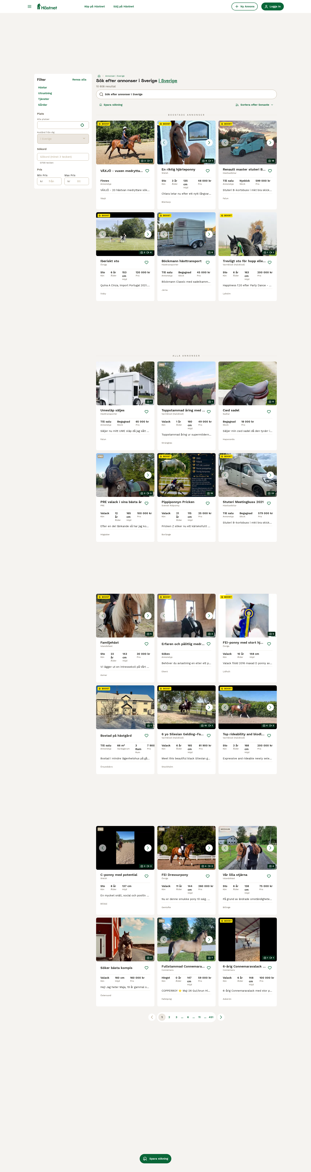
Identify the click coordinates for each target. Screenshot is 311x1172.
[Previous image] (163, 142)
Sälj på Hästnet (123, 6)
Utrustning (45, 93)
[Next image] (209, 142)
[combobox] (58, 125)
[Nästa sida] (221, 1017)
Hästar (42, 87)
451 (211, 1017)
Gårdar (42, 104)
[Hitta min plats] (82, 125)
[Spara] (147, 170)
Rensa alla (79, 79)
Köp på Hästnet (94, 6)
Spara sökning (113, 104)
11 (199, 1017)
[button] (186, 142)
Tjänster (43, 99)
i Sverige (168, 80)
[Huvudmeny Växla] (29, 6)
